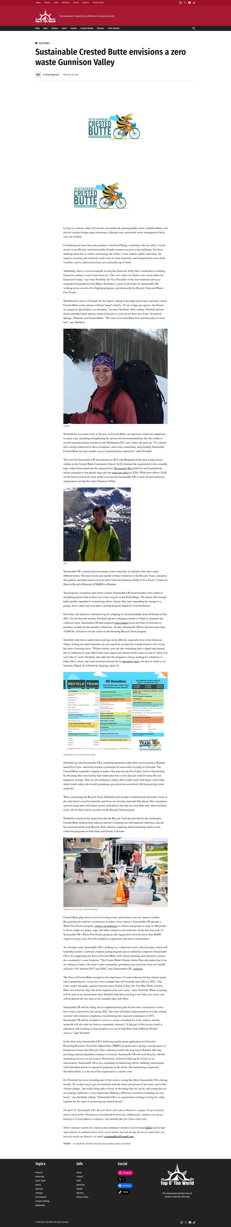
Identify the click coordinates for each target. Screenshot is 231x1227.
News (45, 28)
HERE (148, 1127)
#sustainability (108, 1144)
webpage (138, 968)
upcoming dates (130, 661)
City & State (40, 1180)
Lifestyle (39, 1193)
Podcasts (100, 28)
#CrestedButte (79, 1144)
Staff (56, 2)
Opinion (74, 28)
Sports (64, 28)
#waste (118, 1144)
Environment (40, 1197)
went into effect (120, 472)
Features (54, 28)
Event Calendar (114, 28)
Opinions (39, 1189)
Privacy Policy (98, 2)
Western (86, 2)
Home (37, 28)
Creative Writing (86, 28)
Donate (76, 2)
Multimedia (40, 1205)
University (39, 1176)
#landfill (89, 1144)
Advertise (65, 2)
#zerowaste (126, 1144)
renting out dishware (106, 926)
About (38, 2)
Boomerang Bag (123, 468)
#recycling (97, 1144)
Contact (47, 2)
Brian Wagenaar (52, 74)
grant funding (122, 622)
